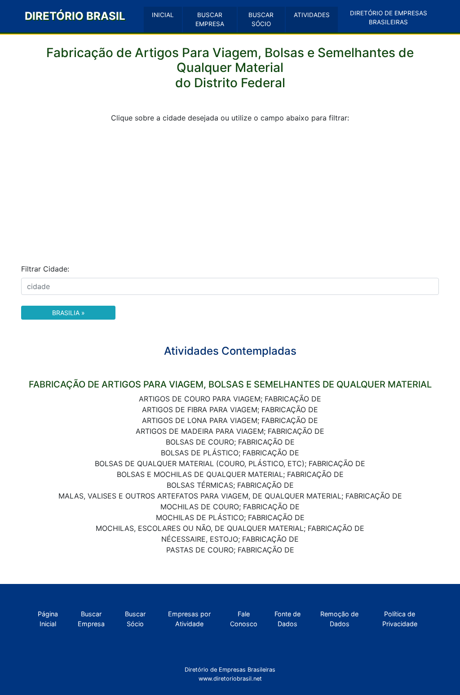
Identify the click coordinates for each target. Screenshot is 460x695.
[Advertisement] (230, 193)
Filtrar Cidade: (45, 268)
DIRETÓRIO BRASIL (75, 15)
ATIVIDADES (312, 14)
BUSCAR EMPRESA (209, 19)
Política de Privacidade (399, 619)
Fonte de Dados (287, 619)
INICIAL (163, 14)
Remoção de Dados (339, 619)
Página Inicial (48, 619)
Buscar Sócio (135, 619)
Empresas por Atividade (189, 619)
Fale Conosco (243, 619)
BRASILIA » (68, 312)
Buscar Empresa (91, 619)
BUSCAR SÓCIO (261, 19)
